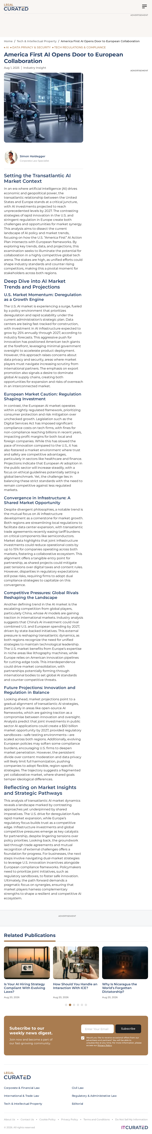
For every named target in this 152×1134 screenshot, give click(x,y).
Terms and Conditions (97, 1119)
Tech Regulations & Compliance (80, 47)
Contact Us (27, 1119)
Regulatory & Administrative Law (94, 1096)
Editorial (77, 1103)
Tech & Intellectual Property (37, 41)
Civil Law (78, 1088)
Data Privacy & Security (31, 47)
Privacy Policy (69, 1119)
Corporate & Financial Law (22, 1088)
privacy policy (105, 1045)
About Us (9, 1119)
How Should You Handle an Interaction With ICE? (26, 986)
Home (8, 41)
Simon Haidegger (32, 156)
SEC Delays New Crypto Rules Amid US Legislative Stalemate (123, 988)
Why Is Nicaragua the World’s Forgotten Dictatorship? (70, 988)
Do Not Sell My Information (131, 1119)
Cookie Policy (47, 1119)
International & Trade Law (21, 1096)
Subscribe (128, 1028)
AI (7, 47)
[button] (66, 1005)
